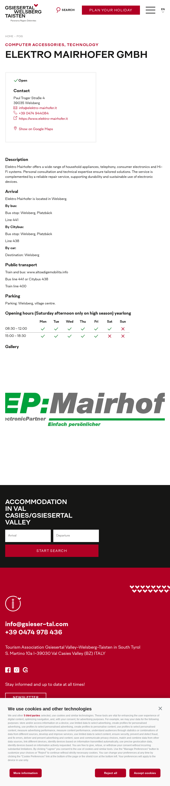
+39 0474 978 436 (33, 633)
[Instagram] (16, 670)
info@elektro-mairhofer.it (38, 108)
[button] (160, 708)
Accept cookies (145, 773)
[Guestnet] (25, 670)
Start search (51, 551)
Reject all (110, 773)
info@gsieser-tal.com (36, 624)
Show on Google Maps (36, 129)
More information (25, 773)
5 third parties (32, 715)
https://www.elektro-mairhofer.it (43, 119)
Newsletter (26, 697)
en (163, 9)
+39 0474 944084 (34, 113)
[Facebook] (8, 670)
